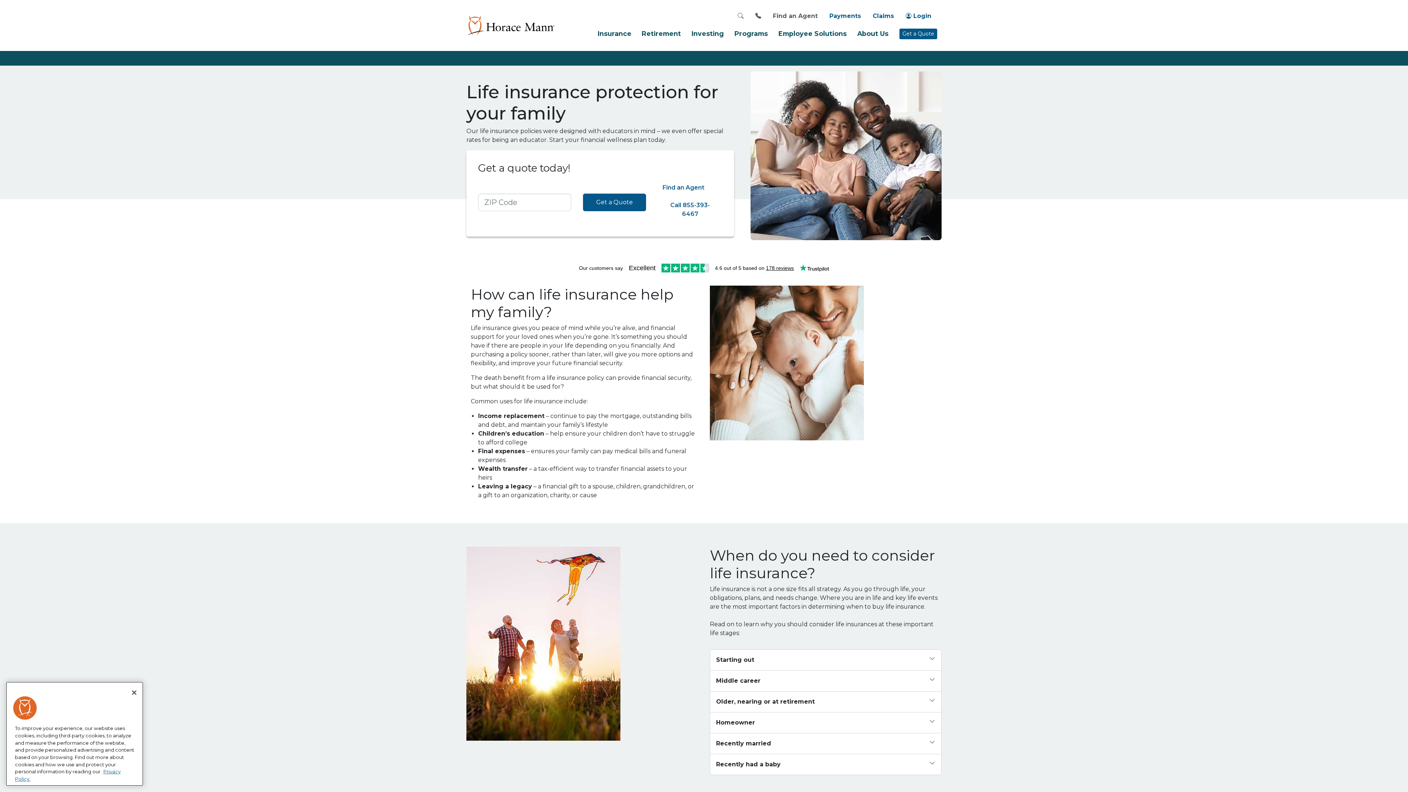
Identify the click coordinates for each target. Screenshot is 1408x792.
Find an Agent (795, 15)
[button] (825, 660)
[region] (74, 734)
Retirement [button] (661, 33)
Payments (845, 15)
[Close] (134, 693)
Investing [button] (708, 33)
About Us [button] (872, 33)
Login (921, 15)
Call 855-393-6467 (690, 209)
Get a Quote (918, 33)
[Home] (510, 25)
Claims (883, 15)
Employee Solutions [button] (812, 33)
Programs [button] (751, 33)
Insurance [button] (614, 33)
